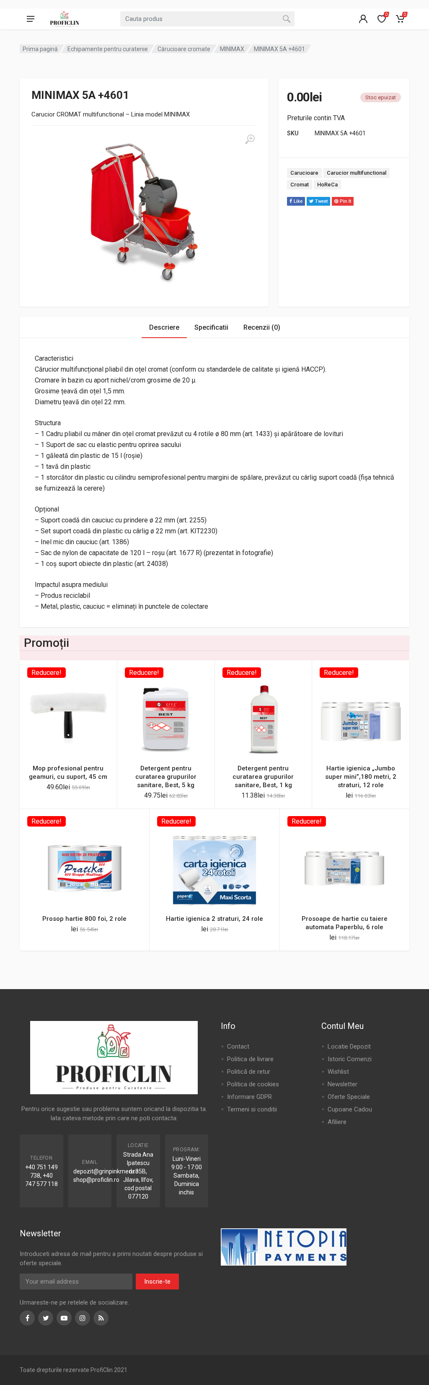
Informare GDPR (249, 1097)
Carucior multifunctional (356, 173)
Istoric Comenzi (350, 1059)
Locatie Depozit (349, 1046)
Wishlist (338, 1071)
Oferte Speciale (349, 1097)
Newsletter (342, 1084)
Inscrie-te (157, 1281)
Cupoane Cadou (350, 1109)
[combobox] (207, 18)
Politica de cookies (253, 1084)
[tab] (164, 327)
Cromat (299, 184)
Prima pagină (40, 49)
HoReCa (327, 184)
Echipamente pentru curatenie (107, 49)
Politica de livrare (250, 1059)
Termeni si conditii (252, 1109)
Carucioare (304, 173)
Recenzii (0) (261, 327)
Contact (238, 1046)
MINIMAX (232, 49)
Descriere (164, 327)
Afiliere (337, 1122)
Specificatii (211, 327)
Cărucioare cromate (184, 49)
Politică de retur (248, 1071)
